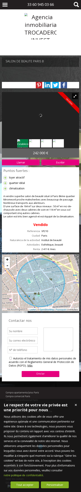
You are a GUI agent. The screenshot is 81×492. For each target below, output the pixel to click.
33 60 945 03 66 (40, 4)
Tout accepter (24, 485)
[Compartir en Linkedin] (47, 85)
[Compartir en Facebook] (64, 85)
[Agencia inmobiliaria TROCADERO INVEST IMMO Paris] (40, 48)
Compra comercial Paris (18, 396)
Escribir (60, 162)
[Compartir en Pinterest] (39, 85)
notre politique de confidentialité (23, 475)
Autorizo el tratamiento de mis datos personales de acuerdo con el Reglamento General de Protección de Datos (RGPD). (42, 362)
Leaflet (33, 309)
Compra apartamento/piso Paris (22, 392)
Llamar (21, 162)
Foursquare (61, 309)
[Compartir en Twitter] (55, 85)
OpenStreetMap (47, 309)
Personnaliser (55, 485)
